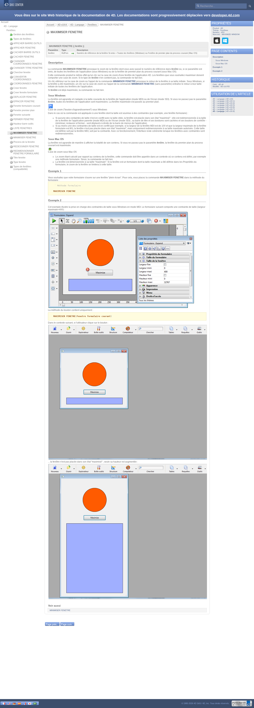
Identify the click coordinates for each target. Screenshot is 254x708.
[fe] (24, 703)
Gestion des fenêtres (23, 34)
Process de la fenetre (24, 142)
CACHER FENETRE (23, 56)
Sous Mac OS (221, 64)
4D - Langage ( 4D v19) (223, 99)
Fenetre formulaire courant (26, 106)
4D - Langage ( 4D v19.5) (224, 105)
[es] (19, 703)
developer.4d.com (225, 15)
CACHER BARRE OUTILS (26, 52)
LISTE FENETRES (22, 128)
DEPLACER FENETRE (25, 97)
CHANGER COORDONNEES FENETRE (27, 62)
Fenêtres (11, 30)
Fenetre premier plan (24, 110)
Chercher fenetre (21, 72)
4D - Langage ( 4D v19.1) (224, 101)
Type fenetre (19, 162)
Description (218, 57)
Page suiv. (66, 624)
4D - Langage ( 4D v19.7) (224, 109)
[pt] (35, 703)
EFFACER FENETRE (24, 101)
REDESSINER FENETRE (26, 146)
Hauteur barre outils (23, 123)
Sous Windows (222, 60)
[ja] (30, 703)
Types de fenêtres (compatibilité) (22, 167)
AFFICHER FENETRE (24, 48)
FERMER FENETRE (23, 119)
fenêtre (175, 69)
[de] (14, 703)
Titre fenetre (19, 157)
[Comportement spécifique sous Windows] (225, 41)
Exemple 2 (217, 71)
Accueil (4, 22)
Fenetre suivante (21, 115)
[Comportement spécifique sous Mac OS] (217, 41)
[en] (9, 703)
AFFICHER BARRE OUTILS (27, 43)
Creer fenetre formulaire (25, 92)
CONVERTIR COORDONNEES (22, 78)
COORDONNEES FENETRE (27, 83)
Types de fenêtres (22, 39)
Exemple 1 (217, 67)
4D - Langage (11, 26)
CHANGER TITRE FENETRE (28, 68)
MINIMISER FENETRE (24, 137)
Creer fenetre (20, 88)
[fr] (4, 703)
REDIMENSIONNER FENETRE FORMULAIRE (26, 152)
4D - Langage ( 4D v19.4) (224, 103)
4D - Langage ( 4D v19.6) (224, 107)
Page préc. (51, 624)
